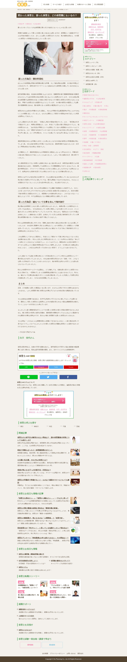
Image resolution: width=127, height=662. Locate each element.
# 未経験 (85, 142)
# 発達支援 (92, 138)
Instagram (41, 367)
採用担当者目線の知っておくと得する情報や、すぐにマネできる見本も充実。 (45, 555)
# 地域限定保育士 (101, 164)
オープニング (41, 412)
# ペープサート (88, 156)
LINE (26, 367)
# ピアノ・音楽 (98, 149)
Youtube (71, 367)
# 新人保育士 (87, 106)
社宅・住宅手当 (61, 409)
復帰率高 (52, 409)
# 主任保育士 (87, 149)
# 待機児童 (100, 120)
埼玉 (50, 426)
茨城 (77, 426)
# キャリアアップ (88, 127)
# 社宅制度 (98, 160)
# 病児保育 (86, 153)
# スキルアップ (88, 102)
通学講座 (30, 645)
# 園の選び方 (97, 106)
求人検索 (46, 4)
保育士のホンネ (52, 20)
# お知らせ (86, 171)
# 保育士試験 (100, 127)
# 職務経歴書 (96, 153)
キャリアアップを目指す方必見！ (62, 562)
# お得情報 (103, 131)
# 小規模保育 (102, 135)
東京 (21, 426)
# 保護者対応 (93, 131)
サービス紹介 (57, 4)
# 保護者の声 (87, 167)
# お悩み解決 (37, 24)
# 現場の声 (21, 24)
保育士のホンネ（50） (93, 73)
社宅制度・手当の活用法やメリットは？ (32, 562)
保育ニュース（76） (92, 62)
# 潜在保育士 (102, 138)
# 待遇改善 (92, 109)
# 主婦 (97, 156)
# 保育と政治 (87, 124)
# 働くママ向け (95, 142)
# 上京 (85, 135)
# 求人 (106, 106)
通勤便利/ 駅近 (34, 409)
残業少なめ (44, 409)
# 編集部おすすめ (88, 98)
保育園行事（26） (92, 84)
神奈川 (36, 426)
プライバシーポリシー (57, 653)
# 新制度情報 (102, 109)
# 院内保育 (97, 167)
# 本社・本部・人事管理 (91, 146)
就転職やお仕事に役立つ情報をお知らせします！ (35, 568)
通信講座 (52, 645)
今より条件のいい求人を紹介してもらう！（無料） (45, 400)
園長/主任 (32, 412)
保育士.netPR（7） (92, 80)
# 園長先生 (28, 24)
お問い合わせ (71, 653)
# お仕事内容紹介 (99, 124)
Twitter (56, 367)
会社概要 (45, 653)
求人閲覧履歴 (98, 4)
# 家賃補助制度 (88, 160)
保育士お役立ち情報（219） (95, 77)
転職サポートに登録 (84, 4)
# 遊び (85, 109)
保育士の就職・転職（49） (95, 70)
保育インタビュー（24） (94, 66)
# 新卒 (85, 138)
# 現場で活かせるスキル (91, 95)
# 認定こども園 (88, 164)
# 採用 (85, 131)
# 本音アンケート (88, 120)
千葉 (64, 426)
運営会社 (80, 653)
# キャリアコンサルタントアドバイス (95, 117)
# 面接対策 (92, 135)
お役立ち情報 (69, 4)
